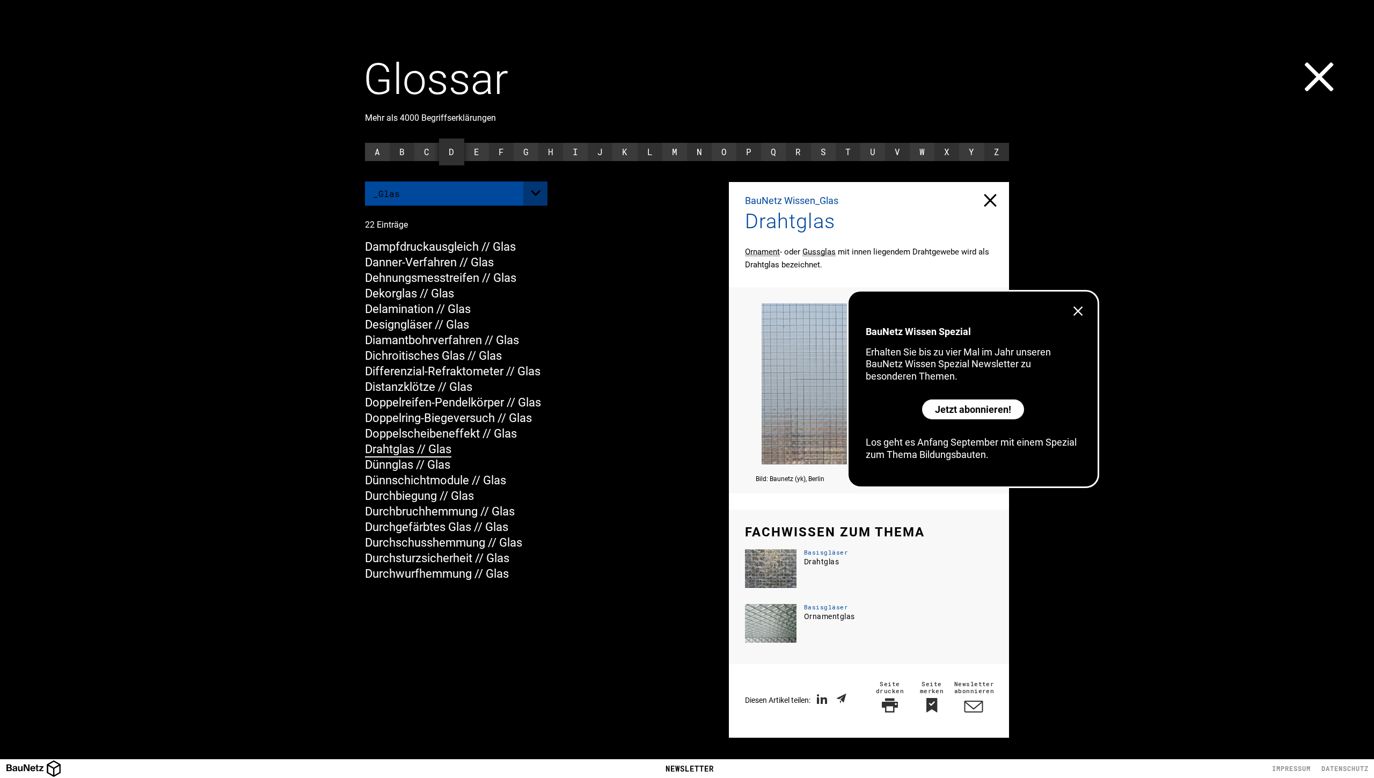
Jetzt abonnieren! (973, 409)
